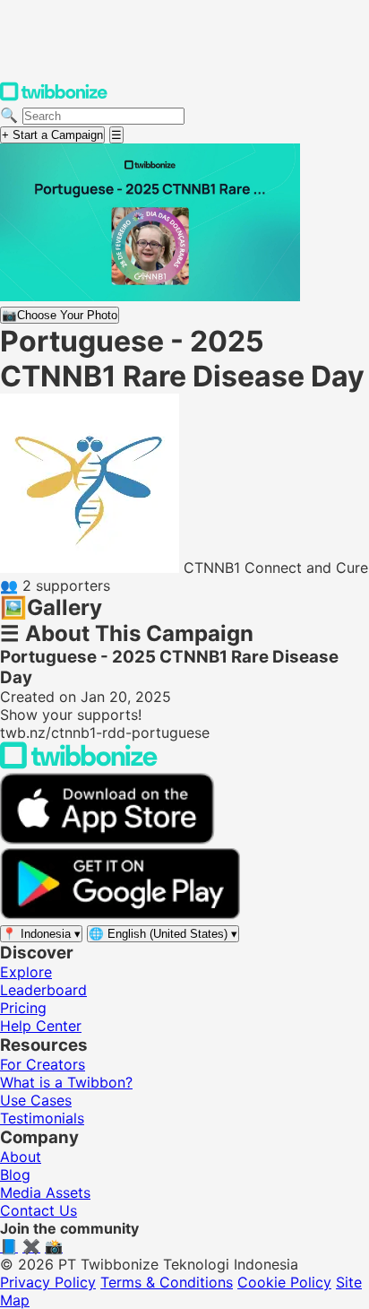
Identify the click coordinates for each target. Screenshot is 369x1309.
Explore (26, 972)
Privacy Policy (48, 1282)
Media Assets (45, 1192)
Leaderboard (43, 990)
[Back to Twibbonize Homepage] (79, 764)
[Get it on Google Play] (120, 914)
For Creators (42, 1064)
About (20, 1157)
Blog (15, 1174)
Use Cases (36, 1100)
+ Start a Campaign (52, 135)
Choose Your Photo (59, 315)
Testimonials (42, 1118)
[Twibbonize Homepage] (53, 97)
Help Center (41, 1026)
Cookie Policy (284, 1282)
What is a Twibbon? (66, 1082)
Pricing (23, 1008)
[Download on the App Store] (107, 839)
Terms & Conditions (166, 1282)
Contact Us (38, 1210)
